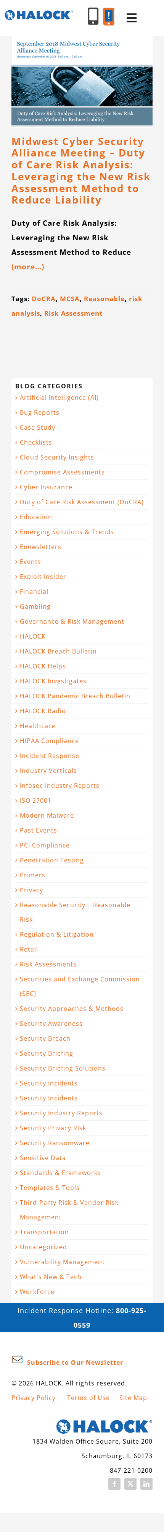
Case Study (37, 427)
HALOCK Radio (43, 711)
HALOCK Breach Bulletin (58, 651)
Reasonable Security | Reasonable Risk (75, 912)
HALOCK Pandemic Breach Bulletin (75, 696)
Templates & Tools (50, 1187)
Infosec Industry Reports (60, 785)
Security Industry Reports (61, 1113)
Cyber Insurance (46, 487)
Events (30, 561)
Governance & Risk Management (72, 621)
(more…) (27, 266)
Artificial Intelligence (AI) (59, 397)
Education (36, 517)
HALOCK (33, 636)
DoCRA (44, 298)
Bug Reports (39, 412)
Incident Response (49, 755)
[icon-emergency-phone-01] (108, 11)
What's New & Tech (51, 1277)
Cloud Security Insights (57, 457)
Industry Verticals (48, 770)
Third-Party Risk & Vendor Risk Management (69, 1209)
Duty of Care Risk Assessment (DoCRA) (82, 502)
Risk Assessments (48, 964)
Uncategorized (43, 1247)
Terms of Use (88, 1397)
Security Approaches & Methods (72, 1008)
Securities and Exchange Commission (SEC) (80, 986)
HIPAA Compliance (49, 741)
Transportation (44, 1232)
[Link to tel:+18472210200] (93, 16)
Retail (29, 949)
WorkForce (37, 1292)
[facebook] (114, 1484)
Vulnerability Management (62, 1262)
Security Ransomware (55, 1143)
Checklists (36, 442)
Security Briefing (46, 1053)
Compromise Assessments (62, 472)
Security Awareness (51, 1023)
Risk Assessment (73, 313)
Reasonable (104, 298)
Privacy (31, 890)
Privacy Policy (33, 1397)
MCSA (70, 298)
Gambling (35, 606)
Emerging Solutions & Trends (67, 532)
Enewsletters (40, 547)
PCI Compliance (45, 845)
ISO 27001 (35, 800)
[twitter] (130, 1484)
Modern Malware (47, 815)
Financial (34, 591)
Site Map (133, 1397)
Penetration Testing (52, 860)
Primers (32, 875)
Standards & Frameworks (60, 1173)
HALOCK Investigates (53, 681)
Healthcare (37, 726)
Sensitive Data (43, 1158)
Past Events (38, 830)
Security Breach (45, 1038)
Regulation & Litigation (57, 934)
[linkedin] (146, 1484)
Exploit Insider (43, 576)
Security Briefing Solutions (63, 1068)
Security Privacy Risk (53, 1128)
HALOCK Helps (43, 666)
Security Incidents (49, 1083)
